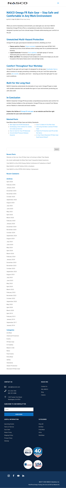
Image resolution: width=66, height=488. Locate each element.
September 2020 (12, 301)
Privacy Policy (8, 438)
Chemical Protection (13, 336)
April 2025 (10, 214)
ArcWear (9, 333)
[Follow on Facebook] (13, 476)
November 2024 (11, 229)
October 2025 (11, 196)
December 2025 (11, 191)
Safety (28, 19)
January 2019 (11, 319)
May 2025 (10, 211)
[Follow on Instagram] (9, 476)
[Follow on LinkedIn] (23, 476)
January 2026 (11, 187)
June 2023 (10, 280)
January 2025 (11, 223)
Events (9, 339)
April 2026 (10, 181)
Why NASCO (44, 389)
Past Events (10, 354)
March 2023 (10, 289)
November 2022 (11, 295)
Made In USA (10, 348)
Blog (42, 392)
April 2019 (10, 313)
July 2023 (10, 277)
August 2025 (10, 202)
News (8, 351)
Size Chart (7, 429)
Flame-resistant (30, 46)
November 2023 (11, 265)
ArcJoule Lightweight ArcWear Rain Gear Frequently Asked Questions (28, 160)
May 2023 (10, 283)
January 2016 (11, 325)
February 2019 (11, 316)
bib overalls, (15, 74)
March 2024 (10, 253)
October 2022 (11, 298)
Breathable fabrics (51, 69)
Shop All (41, 424)
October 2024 (11, 232)
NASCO (10, 19)
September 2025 (12, 199)
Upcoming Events (9, 424)
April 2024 (10, 250)
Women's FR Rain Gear (13, 369)
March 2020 (10, 310)
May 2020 (10, 304)
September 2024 (12, 235)
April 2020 (10, 307)
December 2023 (11, 262)
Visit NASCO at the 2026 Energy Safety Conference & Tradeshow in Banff (29, 163)
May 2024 (10, 247)
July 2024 (10, 241)
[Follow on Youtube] (18, 476)
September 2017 (12, 322)
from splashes (32, 52)
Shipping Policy (8, 435)
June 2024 (10, 244)
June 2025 (10, 208)
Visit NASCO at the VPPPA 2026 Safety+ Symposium (22, 169)
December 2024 (11, 226)
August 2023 (10, 274)
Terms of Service (9, 427)
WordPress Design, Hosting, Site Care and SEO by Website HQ (43, 484)
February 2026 (11, 185)
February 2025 (11, 220)
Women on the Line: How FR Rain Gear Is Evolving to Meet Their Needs (28, 157)
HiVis (40, 432)
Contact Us (44, 386)
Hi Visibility (10, 345)
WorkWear (41, 435)
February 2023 (11, 292)
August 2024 (10, 238)
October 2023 (11, 268)
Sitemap (6, 441)
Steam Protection (12, 366)
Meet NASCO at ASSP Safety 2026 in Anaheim (20, 166)
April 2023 (10, 286)
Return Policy (8, 432)
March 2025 (10, 217)
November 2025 (11, 193)
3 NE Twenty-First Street (15, 397)
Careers (43, 395)
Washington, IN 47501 (14, 399)
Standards (10, 363)
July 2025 (10, 205)
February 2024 (11, 256)
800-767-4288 (12, 393)
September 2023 (12, 271)
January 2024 (11, 259)
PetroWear (10, 357)
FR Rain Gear (23, 19)
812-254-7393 (12, 391)
